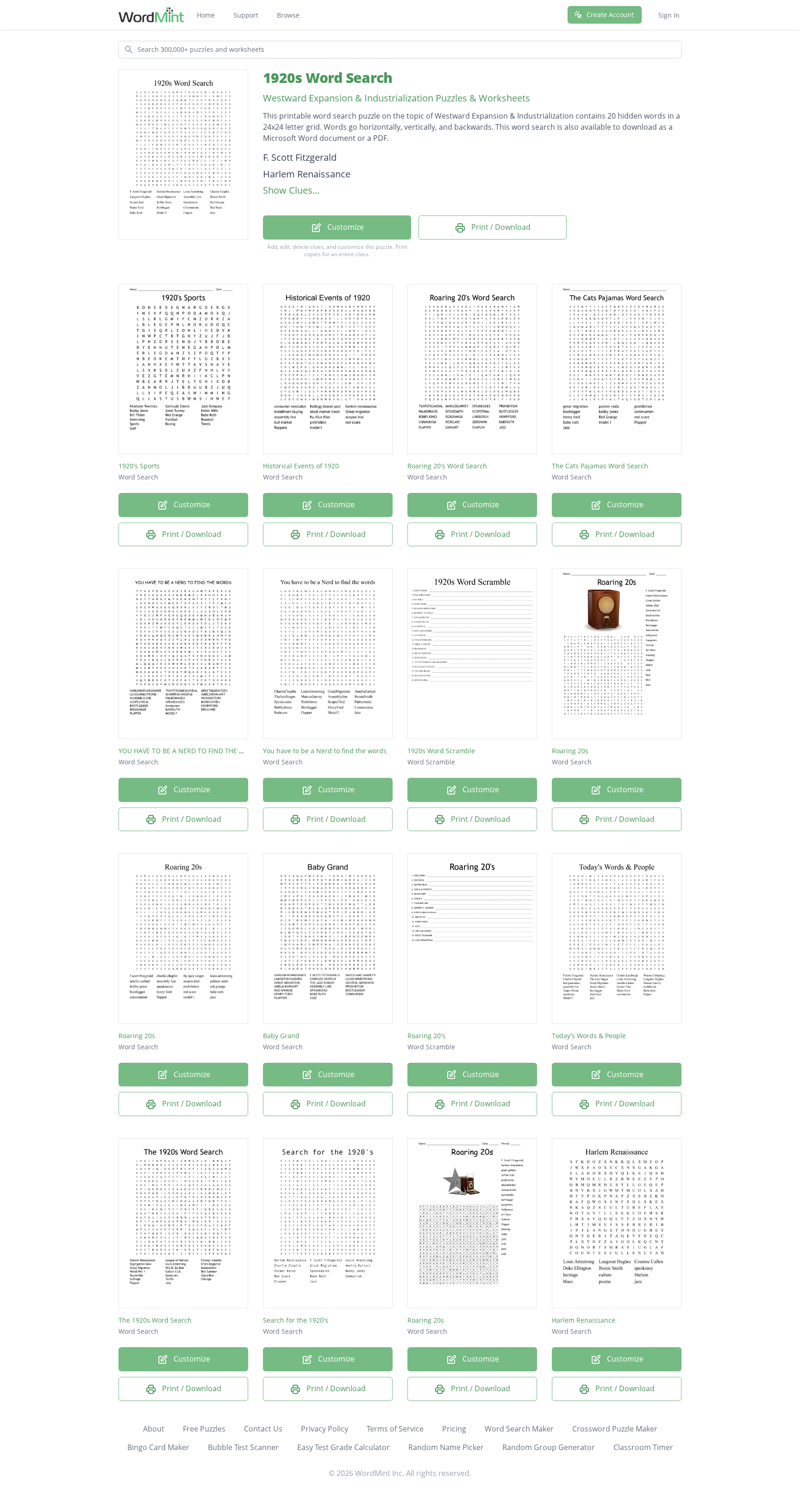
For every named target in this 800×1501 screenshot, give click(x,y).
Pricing (454, 1429)
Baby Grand (281, 1035)
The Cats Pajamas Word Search (600, 465)
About (153, 1429)
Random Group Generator (548, 1447)
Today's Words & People (589, 1035)
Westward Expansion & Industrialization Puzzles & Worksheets (396, 98)
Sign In (669, 15)
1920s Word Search (327, 77)
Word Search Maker (519, 1429)
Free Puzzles (204, 1429)
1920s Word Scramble (441, 750)
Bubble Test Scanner (243, 1447)
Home (206, 15)
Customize (344, 227)
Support (245, 15)
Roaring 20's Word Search (447, 465)
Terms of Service (395, 1429)
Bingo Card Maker (158, 1447)
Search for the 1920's (295, 1320)
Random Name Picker (446, 1447)
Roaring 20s (570, 750)
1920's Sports (139, 465)
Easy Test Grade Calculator (343, 1447)
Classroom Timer (643, 1447)
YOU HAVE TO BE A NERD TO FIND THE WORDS (190, 750)
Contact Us (263, 1429)
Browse (288, 15)
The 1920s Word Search (155, 1320)
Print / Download (500, 227)
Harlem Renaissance (583, 1320)
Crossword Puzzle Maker (614, 1429)
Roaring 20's (426, 1035)
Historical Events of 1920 (301, 465)
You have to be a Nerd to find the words (325, 750)
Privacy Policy (324, 1429)
